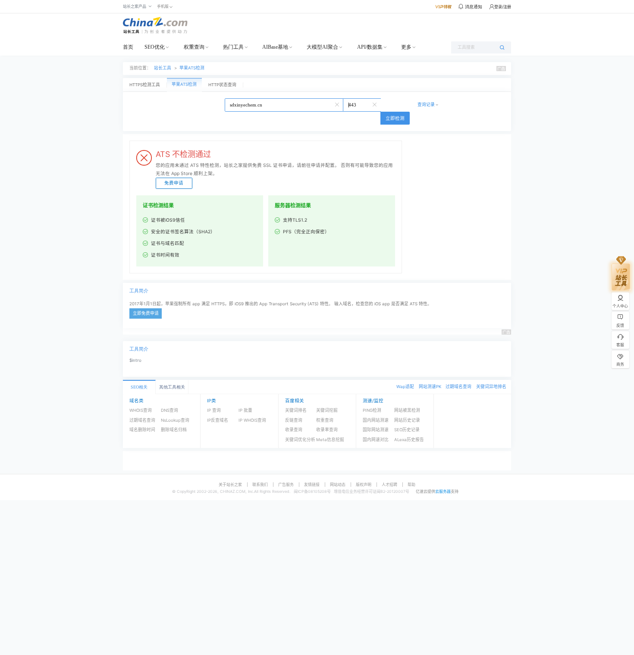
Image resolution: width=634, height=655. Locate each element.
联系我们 (260, 484)
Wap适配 (405, 386)
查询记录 (426, 104)
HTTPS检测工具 (144, 84)
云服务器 (443, 491)
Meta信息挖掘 (330, 439)
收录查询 (293, 429)
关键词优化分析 (300, 439)
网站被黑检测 (407, 410)
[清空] (338, 104)
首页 (128, 47)
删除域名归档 (174, 429)
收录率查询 (327, 429)
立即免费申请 (146, 313)
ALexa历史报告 (409, 439)
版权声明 (363, 484)
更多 (406, 47)
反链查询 (293, 420)
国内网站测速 (376, 420)
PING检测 (372, 410)
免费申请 (173, 183)
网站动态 (337, 484)
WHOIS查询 (140, 410)
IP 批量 (245, 410)
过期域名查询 (458, 386)
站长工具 (162, 68)
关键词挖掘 (327, 410)
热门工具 (233, 47)
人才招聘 (389, 484)
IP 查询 (214, 410)
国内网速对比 (376, 439)
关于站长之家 (230, 484)
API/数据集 (370, 47)
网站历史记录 (407, 420)
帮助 (411, 484)
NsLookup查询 (175, 420)
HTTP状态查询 (222, 84)
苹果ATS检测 (191, 68)
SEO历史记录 (407, 429)
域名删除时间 (142, 429)
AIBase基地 (275, 47)
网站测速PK (430, 386)
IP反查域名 (217, 420)
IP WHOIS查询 (252, 420)
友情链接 (312, 484)
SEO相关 (139, 387)
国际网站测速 (376, 429)
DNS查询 (169, 410)
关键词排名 (296, 410)
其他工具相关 (172, 387)
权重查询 (194, 47)
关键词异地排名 (491, 386)
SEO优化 (154, 47)
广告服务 (286, 484)
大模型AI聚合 (322, 47)
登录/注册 (502, 6)
